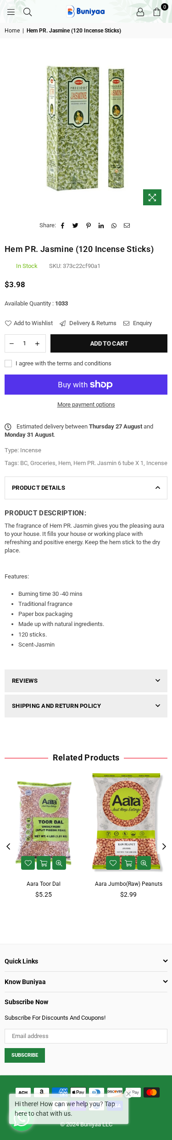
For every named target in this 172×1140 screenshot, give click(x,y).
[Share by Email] (127, 225)
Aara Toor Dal (44, 884)
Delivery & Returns (92, 323)
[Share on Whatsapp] (114, 225)
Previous (8, 847)
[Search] (27, 11)
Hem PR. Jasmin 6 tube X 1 (108, 463)
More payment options (86, 404)
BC (24, 463)
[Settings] (140, 11)
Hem (64, 463)
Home (12, 30)
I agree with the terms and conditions (62, 363)
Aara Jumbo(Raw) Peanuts (128, 884)
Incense (156, 463)
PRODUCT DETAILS (38, 487)
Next (164, 847)
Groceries (42, 463)
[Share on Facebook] (63, 225)
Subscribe (24, 1055)
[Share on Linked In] (101, 225)
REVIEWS (25, 680)
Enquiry (142, 323)
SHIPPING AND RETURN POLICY (56, 705)
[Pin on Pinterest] (88, 225)
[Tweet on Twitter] (75, 225)
